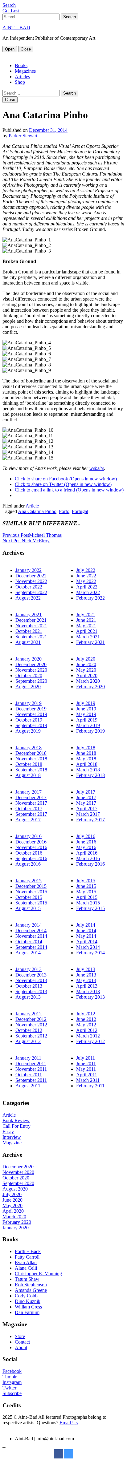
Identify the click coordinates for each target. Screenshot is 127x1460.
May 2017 (86, 803)
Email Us (68, 1422)
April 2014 (86, 941)
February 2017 (90, 819)
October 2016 (28, 852)
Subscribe (12, 1393)
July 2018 (85, 747)
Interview (11, 1137)
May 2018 (86, 758)
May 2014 (86, 936)
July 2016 (85, 836)
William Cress (28, 1306)
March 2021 (88, 636)
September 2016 (31, 858)
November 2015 (31, 891)
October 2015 (28, 897)
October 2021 (28, 631)
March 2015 (88, 902)
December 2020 (31, 664)
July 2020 (85, 658)
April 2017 (86, 808)
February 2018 (90, 775)
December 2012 (31, 1019)
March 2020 (88, 681)
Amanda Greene (31, 1290)
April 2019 (86, 719)
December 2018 (31, 753)
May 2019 (86, 714)
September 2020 (31, 681)
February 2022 (90, 598)
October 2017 (28, 808)
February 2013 (90, 997)
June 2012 (86, 1019)
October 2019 (28, 719)
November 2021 (31, 625)
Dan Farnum (27, 1312)
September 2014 (31, 947)
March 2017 (88, 814)
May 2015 (86, 891)
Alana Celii (26, 1268)
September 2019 (31, 725)
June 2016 (86, 841)
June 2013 (86, 974)
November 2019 (31, 714)
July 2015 (85, 880)
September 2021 (31, 636)
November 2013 (31, 980)
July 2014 (85, 925)
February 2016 (90, 864)
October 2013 (28, 986)
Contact (22, 1342)
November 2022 (31, 581)
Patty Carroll (27, 1257)
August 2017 (28, 819)
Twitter (9, 1387)
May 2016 (86, 847)
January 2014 (28, 925)
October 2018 (28, 764)
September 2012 (31, 1035)
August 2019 (28, 731)
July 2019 (85, 703)
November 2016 (31, 847)
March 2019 (88, 725)
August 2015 (28, 908)
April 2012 (86, 1030)
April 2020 (86, 675)
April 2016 (86, 852)
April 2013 (86, 986)
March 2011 (88, 1080)
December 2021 (31, 620)
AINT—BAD (16, 27)
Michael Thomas (32, 535)
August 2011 (27, 1085)
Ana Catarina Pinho (37, 511)
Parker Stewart (23, 135)
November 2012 (31, 1024)
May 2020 (86, 670)
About (21, 1347)
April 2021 (86, 631)
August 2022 (28, 598)
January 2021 (28, 614)
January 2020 (28, 658)
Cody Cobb (26, 1295)
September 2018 (31, 769)
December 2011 (30, 1063)
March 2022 (88, 592)
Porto (64, 511)
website (96, 468)
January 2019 (28, 703)
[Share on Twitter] (68, 1457)
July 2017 (85, 792)
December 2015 (31, 886)
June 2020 (86, 664)
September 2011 (31, 1080)
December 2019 (31, 708)
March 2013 (88, 991)
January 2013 (28, 969)
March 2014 (88, 947)
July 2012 (85, 1013)
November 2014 (31, 936)
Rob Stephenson (31, 1284)
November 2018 (31, 758)
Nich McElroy (26, 540)
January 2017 (28, 792)
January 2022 (28, 570)
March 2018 (88, 769)
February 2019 (90, 731)
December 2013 (31, 974)
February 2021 (90, 642)
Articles (22, 76)
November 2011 (31, 1069)
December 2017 (31, 797)
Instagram (12, 1382)
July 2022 (85, 570)
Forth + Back (28, 1251)
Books (21, 65)
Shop (20, 82)
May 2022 (86, 581)
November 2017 (31, 803)
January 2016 (28, 836)
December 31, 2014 (48, 130)
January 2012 (28, 1013)
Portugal (80, 511)
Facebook (12, 1371)
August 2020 (28, 686)
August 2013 (28, 997)
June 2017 (86, 797)
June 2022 (86, 575)
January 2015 (28, 880)
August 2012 (28, 1041)
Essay (8, 1131)
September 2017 (31, 814)
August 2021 (28, 642)
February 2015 (90, 908)
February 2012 (90, 1041)
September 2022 (31, 592)
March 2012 (88, 1035)
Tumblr (9, 1376)
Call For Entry (16, 1126)
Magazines (25, 71)
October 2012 (28, 1030)
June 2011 (86, 1063)
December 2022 (31, 575)
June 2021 (86, 620)
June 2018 (86, 753)
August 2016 (28, 864)
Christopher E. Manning (38, 1273)
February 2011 (90, 1085)
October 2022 (28, 586)
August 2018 (28, 775)
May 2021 (86, 625)
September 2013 (31, 991)
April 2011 (86, 1074)
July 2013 (85, 969)
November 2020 (31, 670)
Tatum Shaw (27, 1279)
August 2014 (28, 952)
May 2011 (86, 1069)
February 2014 (90, 952)
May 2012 (86, 1024)
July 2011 (85, 1058)
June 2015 (86, 886)
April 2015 (86, 897)
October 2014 (28, 941)
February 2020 (90, 686)
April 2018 (86, 764)
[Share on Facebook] (58, 1457)
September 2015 (31, 902)
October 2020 (28, 675)
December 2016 (31, 841)
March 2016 (88, 858)
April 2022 (86, 586)
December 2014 (31, 930)
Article (32, 505)
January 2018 (28, 747)
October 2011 (28, 1074)
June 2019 (86, 708)
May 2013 (86, 980)
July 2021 (85, 614)
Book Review (16, 1120)
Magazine (12, 1142)
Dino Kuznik (27, 1301)
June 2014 (86, 930)
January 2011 (28, 1058)
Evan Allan (26, 1262)
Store (20, 1336)
